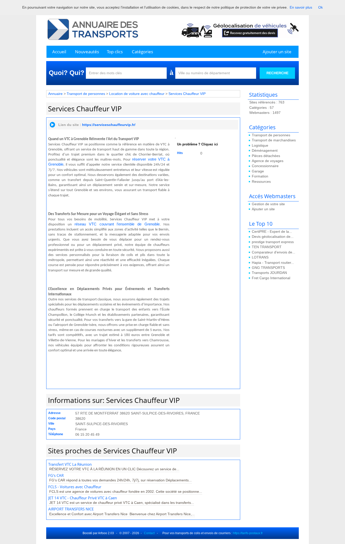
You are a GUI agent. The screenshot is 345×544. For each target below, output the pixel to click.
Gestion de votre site (268, 204)
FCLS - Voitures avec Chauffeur (74, 486)
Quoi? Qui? (66, 72)
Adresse (54, 413)
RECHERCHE (277, 73)
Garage (258, 171)
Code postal (56, 418)
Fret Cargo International (271, 278)
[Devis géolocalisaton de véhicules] (239, 30)
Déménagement (265, 150)
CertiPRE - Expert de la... (272, 231)
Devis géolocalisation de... (272, 237)
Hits (180, 152)
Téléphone (55, 434)
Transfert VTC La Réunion (70, 464)
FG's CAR (56, 475)
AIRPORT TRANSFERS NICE (71, 509)
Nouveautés (87, 52)
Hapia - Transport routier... (273, 263)
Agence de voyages (267, 161)
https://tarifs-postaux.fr (248, 533)
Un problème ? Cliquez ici (197, 144)
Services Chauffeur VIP (187, 94)
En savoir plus (301, 7)
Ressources (261, 181)
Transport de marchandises (274, 140)
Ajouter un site (277, 52)
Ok (320, 7)
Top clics (115, 52)
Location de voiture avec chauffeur (136, 94)
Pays (52, 428)
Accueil (59, 52)
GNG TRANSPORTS (268, 268)
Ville (51, 423)
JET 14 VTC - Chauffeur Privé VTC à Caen (82, 498)
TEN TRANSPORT (267, 247)
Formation (260, 176)
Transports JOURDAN (269, 273)
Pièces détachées (266, 156)
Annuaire (55, 94)
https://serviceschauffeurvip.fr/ (108, 125)
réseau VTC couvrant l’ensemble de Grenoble (117, 224)
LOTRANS (260, 257)
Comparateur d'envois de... (273, 252)
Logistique (260, 145)
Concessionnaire (265, 166)
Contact (149, 533)
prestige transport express (273, 242)
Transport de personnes (271, 135)
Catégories (142, 52)
